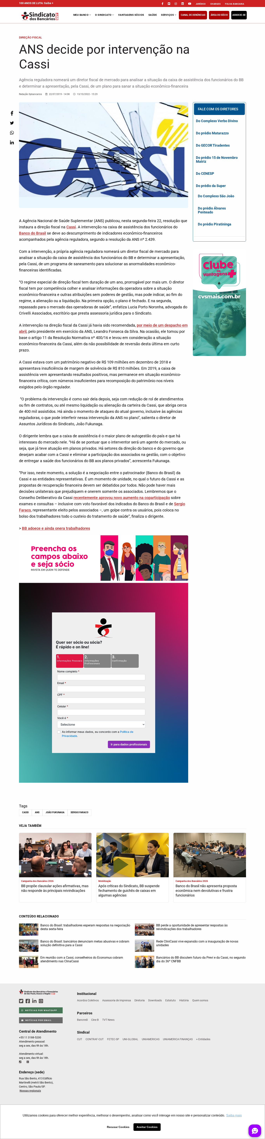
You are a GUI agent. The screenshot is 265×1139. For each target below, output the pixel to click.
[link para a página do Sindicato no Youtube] (189, 3)
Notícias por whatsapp (40, 1010)
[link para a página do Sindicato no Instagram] (176, 3)
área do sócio (219, 15)
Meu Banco (81, 14)
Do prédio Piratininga (214, 224)
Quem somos (200, 1000)
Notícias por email (38, 1020)
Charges (215, 4)
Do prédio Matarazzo (212, 133)
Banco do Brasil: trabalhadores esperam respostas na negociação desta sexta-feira (85, 927)
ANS (37, 812)
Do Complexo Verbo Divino (217, 121)
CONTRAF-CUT (95, 1039)
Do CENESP (205, 173)
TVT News (108, 1019)
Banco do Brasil (32, 233)
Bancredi (82, 1019)
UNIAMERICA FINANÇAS (178, 1039)
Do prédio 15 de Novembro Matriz (217, 159)
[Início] (45, 16)
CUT (79, 1039)
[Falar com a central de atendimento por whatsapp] (28, 1061)
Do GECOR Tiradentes (213, 145)
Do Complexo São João (216, 196)
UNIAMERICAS (150, 1039)
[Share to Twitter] (12, 123)
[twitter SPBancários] (21, 1001)
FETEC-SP (113, 1039)
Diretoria (139, 1000)
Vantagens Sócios (131, 14)
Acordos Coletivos (88, 1000)
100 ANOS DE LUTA (36, 3)
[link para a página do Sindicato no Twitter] (169, 3)
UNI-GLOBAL (130, 1039)
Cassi (71, 227)
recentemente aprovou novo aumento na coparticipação (122, 497)
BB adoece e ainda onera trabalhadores (56, 528)
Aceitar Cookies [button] (147, 1127)
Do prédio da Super (211, 186)
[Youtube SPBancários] (48, 1001)
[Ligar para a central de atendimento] (20, 1061)
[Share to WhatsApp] (12, 132)
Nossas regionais (30, 1090)
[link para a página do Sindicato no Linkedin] (182, 3)
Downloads (155, 1000)
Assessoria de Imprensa (116, 1000)
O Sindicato (103, 14)
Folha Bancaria (234, 4)
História (184, 1000)
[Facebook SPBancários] (28, 1001)
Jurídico (201, 4)
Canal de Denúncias (193, 15)
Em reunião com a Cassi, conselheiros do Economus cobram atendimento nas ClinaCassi (81, 959)
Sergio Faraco (79, 812)
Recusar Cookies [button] (118, 1127)
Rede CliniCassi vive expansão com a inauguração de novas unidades (197, 943)
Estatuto (170, 1000)
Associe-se (239, 15)
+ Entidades (203, 1039)
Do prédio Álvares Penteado (212, 210)
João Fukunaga (55, 812)
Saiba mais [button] (234, 1115)
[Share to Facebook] (12, 113)
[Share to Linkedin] (12, 142)
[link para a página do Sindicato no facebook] (162, 3)
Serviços (168, 14)
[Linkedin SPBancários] (35, 1001)
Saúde (152, 14)
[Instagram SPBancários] (41, 1001)
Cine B (95, 1019)
